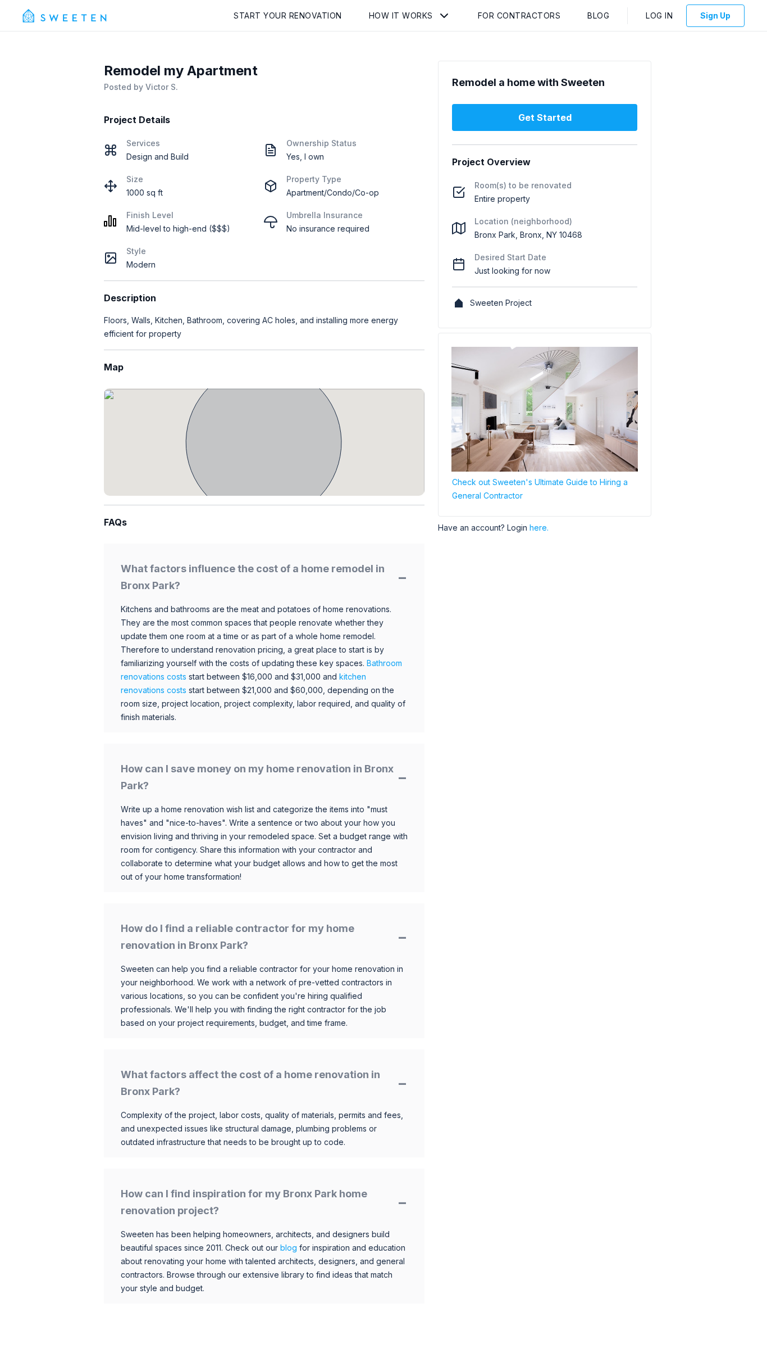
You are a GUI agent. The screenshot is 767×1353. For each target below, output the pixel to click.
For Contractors (519, 15)
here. (539, 527)
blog (288, 1247)
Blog (598, 15)
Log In (659, 15)
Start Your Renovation (288, 15)
